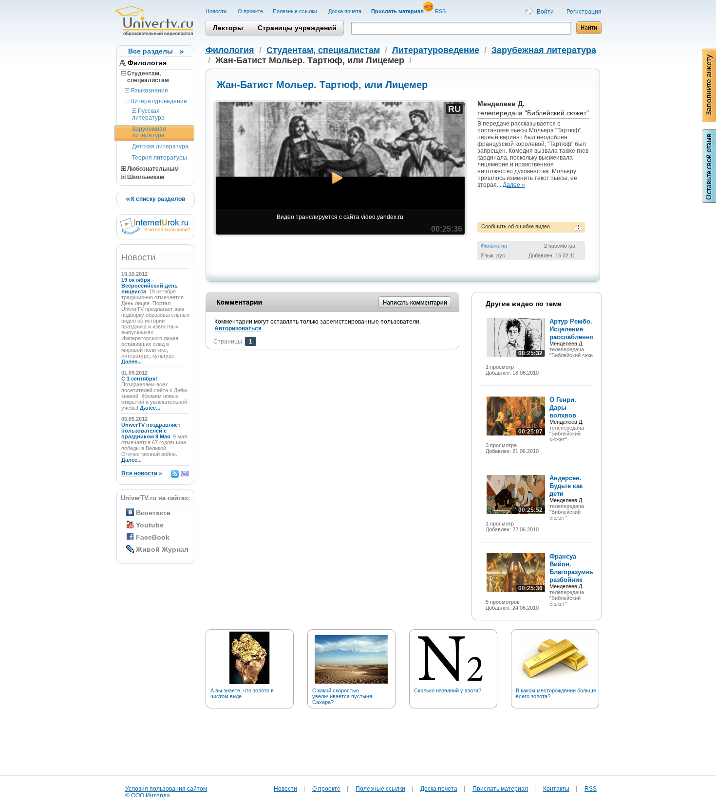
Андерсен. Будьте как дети (566, 485)
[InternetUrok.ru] (155, 232)
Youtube (150, 525)
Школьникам (145, 177)
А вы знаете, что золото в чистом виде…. (242, 693)
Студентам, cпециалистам (145, 77)
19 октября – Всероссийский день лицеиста (149, 285)
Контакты (556, 788)
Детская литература (160, 146)
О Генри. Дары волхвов (562, 407)
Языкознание (148, 90)
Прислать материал (500, 788)
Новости (217, 11)
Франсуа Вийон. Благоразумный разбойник (574, 568)
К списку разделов (157, 199)
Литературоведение (158, 101)
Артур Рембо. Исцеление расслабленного (574, 329)
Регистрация (584, 11)
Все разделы (150, 51)
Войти (545, 11)
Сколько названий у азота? (447, 690)
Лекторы (228, 28)
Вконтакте (153, 513)
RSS (441, 11)
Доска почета (344, 11)
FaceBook (153, 537)
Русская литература (148, 114)
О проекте (250, 11)
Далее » (514, 184)
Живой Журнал (162, 549)
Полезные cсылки (296, 11)
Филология (147, 63)
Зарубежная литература (149, 132)
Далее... (131, 361)
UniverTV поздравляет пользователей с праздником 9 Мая (150, 430)
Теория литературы (159, 157)
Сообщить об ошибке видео (515, 226)
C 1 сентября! (140, 378)
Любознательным (152, 168)
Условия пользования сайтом (166, 788)
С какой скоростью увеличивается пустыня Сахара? (342, 696)
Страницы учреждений (297, 28)
